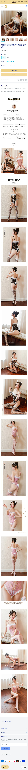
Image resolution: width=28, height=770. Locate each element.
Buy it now (14, 74)
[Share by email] (26, 80)
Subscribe (5, 748)
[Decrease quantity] (7, 65)
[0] (25, 6)
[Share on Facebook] (18, 80)
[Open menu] (2, 6)
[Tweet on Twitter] (23, 80)
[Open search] (20, 6)
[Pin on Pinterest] (21, 80)
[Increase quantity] (14, 65)
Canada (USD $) (5, 754)
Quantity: (3, 65)
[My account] (23, 6)
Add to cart (14, 70)
